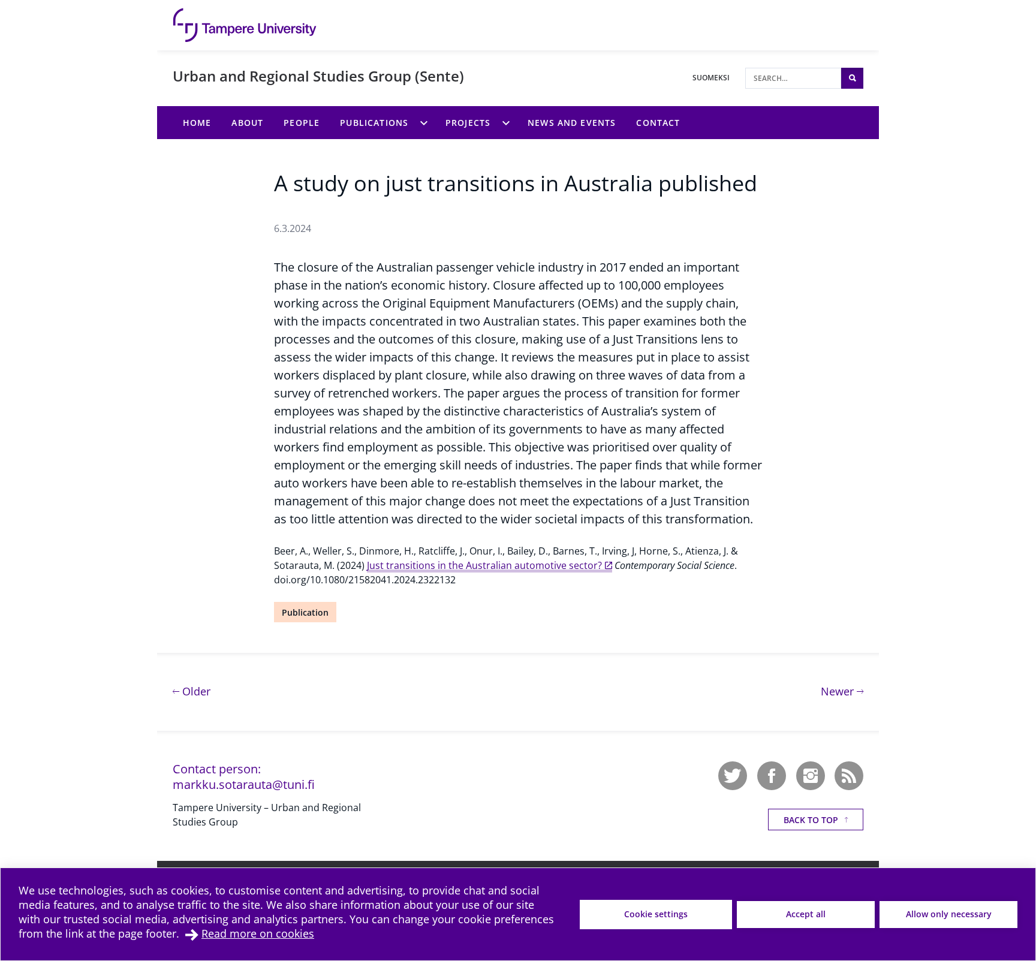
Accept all (806, 914)
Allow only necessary (949, 914)
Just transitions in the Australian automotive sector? (484, 565)
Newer (842, 690)
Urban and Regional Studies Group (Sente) (318, 76)
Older (194, 690)
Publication (305, 612)
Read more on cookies (257, 933)
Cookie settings (656, 914)
